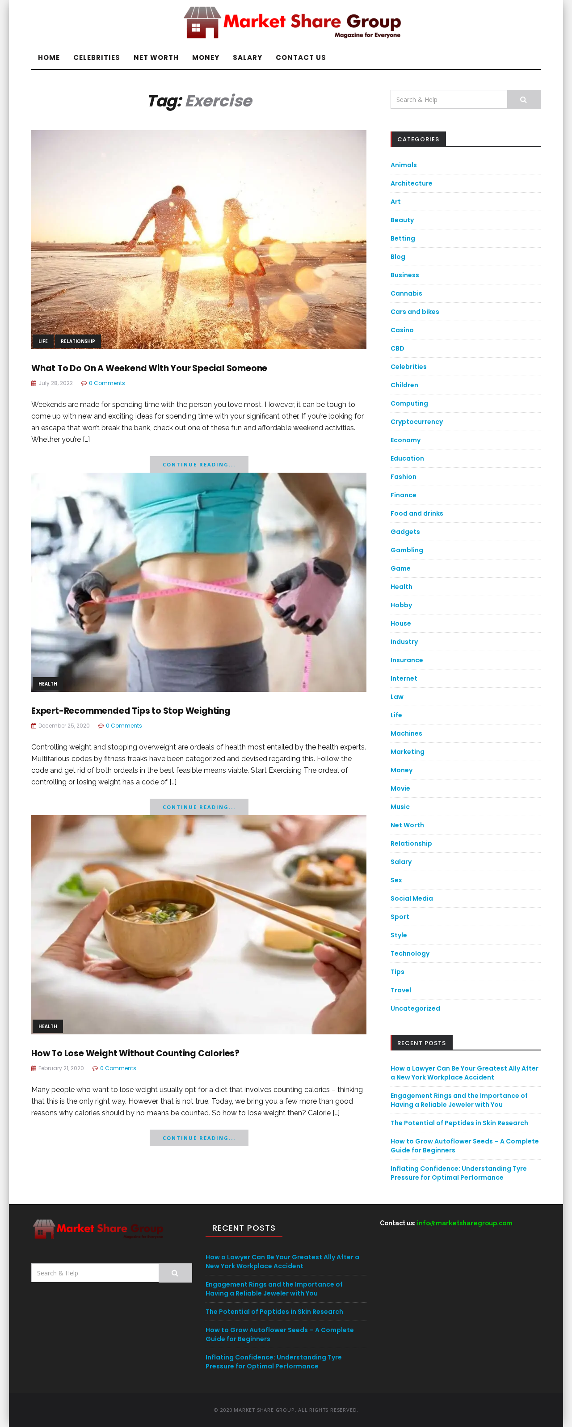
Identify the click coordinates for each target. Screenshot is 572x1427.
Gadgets (405, 531)
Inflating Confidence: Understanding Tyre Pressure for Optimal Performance (459, 1173)
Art (396, 201)
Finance (403, 495)
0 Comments (107, 383)
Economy (406, 440)
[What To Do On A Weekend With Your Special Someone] (198, 239)
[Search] (524, 99)
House (401, 623)
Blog (398, 256)
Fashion (403, 476)
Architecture (412, 183)
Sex (396, 880)
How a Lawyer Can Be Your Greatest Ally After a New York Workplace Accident (464, 1073)
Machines (406, 733)
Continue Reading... (199, 464)
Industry (404, 641)
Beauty (402, 220)
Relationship (78, 341)
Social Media (412, 898)
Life (43, 341)
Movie (400, 788)
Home (49, 57)
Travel (401, 990)
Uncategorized (415, 1008)
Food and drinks (417, 513)
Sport (400, 916)
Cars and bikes (415, 311)
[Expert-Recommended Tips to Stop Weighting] (198, 581)
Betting (403, 238)
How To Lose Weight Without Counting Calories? (135, 1053)
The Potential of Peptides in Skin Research (459, 1122)
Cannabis (406, 293)
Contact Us (301, 57)
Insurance (407, 660)
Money (205, 57)
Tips (397, 971)
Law (397, 696)
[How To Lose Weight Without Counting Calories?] (198, 924)
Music (400, 806)
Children (404, 385)
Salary (247, 57)
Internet (404, 678)
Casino (402, 330)
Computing (409, 403)
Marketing (408, 751)
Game (401, 568)
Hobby (401, 605)
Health (47, 684)
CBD (397, 348)
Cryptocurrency (417, 421)
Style (399, 935)
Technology (410, 953)
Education (407, 458)
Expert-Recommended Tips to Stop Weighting (131, 711)
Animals (404, 165)
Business (405, 275)
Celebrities (96, 57)
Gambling (407, 550)
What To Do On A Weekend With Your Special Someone (149, 368)
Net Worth (156, 57)
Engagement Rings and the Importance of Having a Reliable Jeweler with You (459, 1100)
